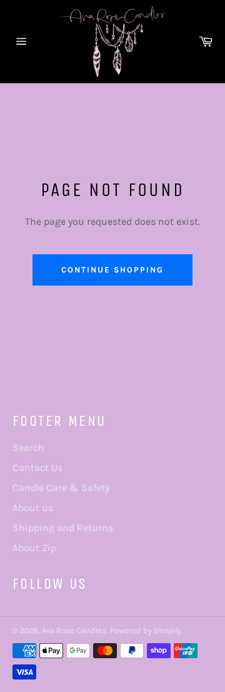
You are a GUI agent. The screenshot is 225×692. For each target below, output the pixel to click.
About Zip (34, 548)
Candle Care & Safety (60, 487)
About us (32, 508)
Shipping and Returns (62, 528)
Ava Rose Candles (74, 630)
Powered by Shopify (145, 630)
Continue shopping (112, 269)
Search (28, 447)
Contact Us (37, 467)
